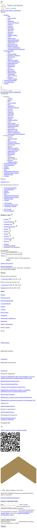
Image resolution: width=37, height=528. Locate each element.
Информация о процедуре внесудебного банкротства (16, 397)
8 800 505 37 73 (5, 182)
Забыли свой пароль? (7, 263)
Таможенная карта (13, 41)
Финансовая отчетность (8, 394)
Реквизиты (4, 321)
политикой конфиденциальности (13, 523)
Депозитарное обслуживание (16, 49)
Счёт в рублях (12, 18)
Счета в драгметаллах (14, 47)
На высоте (11, 69)
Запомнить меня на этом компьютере (19, 258)
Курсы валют (4, 312)
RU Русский (7, 209)
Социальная (11, 74)
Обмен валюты (12, 54)
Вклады (10, 58)
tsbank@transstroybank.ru (8, 406)
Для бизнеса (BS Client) (11, 204)
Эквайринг (11, 21)
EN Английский (9, 211)
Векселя (10, 33)
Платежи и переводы (14, 55)
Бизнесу (6, 15)
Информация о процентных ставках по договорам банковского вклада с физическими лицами (15, 390)
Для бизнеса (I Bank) (10, 206)
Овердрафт (11, 29)
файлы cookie (14, 521)
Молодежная (11, 71)
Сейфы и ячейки (12, 35)
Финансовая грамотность (11, 171)
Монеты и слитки (13, 46)
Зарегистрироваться (6, 266)
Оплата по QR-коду (13, 23)
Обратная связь (8, 174)
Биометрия (4, 315)
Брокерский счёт (12, 44)
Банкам (6, 83)
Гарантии (10, 27)
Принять (3, 526)
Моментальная (12, 72)
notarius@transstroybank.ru (8, 418)
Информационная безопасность (10, 381)
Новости (6, 168)
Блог (5, 170)
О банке (6, 176)
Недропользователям (10, 80)
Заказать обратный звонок (8, 520)
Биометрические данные (11, 173)
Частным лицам (8, 51)
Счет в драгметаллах (14, 61)
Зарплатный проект (13, 40)
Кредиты (10, 26)
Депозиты (10, 32)
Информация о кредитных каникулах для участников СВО (18, 400)
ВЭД (9, 19)
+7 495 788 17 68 (5, 279)
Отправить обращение (7, 419)
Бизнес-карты (12, 38)
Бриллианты (11, 66)
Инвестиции (11, 65)
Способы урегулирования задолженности (13, 387)
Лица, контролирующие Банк (9, 384)
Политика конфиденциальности (10, 498)
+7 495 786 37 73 (5, 285)
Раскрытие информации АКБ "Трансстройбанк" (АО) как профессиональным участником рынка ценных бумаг (18, 377)
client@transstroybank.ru (7, 412)
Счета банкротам (9, 82)
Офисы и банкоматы (7, 324)
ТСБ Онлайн (8, 203)
